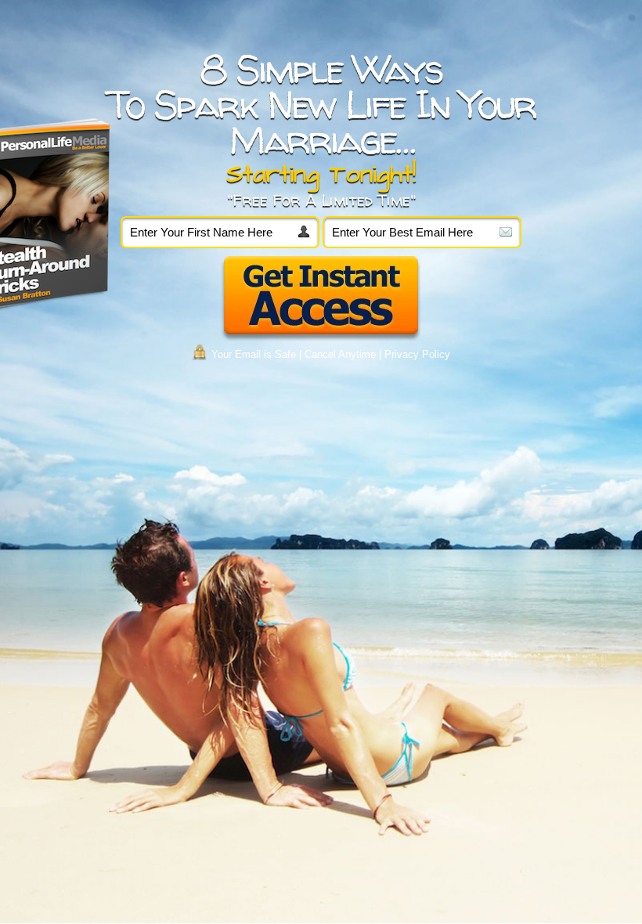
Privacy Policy (417, 354)
